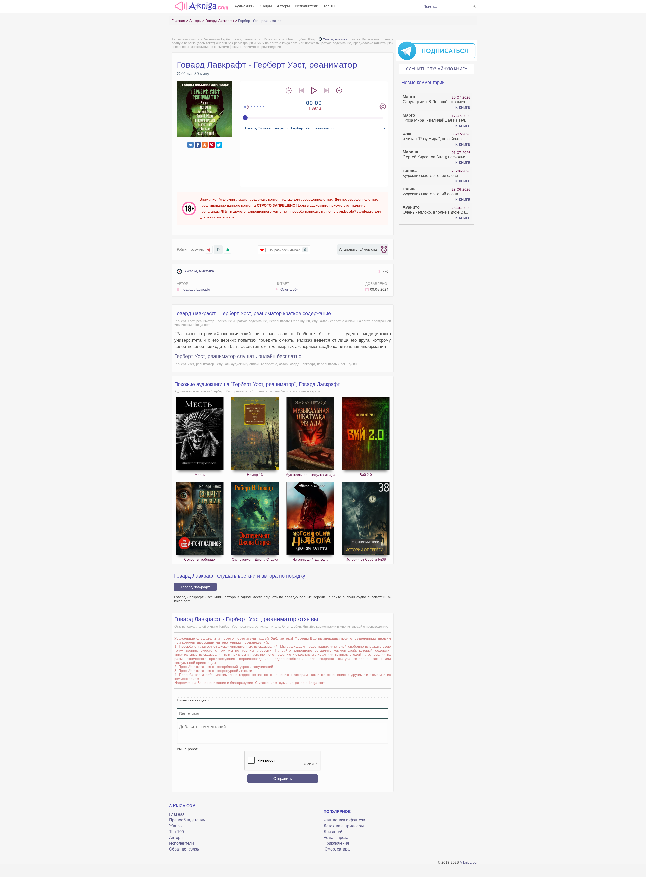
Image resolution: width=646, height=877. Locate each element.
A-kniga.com (469, 862)
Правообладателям (187, 820)
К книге (462, 107)
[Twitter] (219, 145)
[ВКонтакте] (190, 145)
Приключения (336, 843)
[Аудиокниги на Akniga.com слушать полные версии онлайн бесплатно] (200, 6)
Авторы (283, 6)
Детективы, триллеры (344, 826)
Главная (177, 814)
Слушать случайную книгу (436, 69)
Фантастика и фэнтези (344, 820)
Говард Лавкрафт (195, 289)
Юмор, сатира (337, 849)
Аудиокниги (244, 6)
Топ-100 (176, 832)
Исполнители (306, 6)
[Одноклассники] (205, 145)
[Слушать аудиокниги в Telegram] (436, 50)
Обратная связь (184, 849)
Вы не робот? (188, 749)
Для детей (333, 832)
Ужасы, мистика (335, 39)
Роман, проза (336, 837)
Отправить (282, 778)
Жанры (265, 6)
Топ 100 (329, 6)
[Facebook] (198, 145)
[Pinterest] (212, 145)
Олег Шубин (290, 289)
